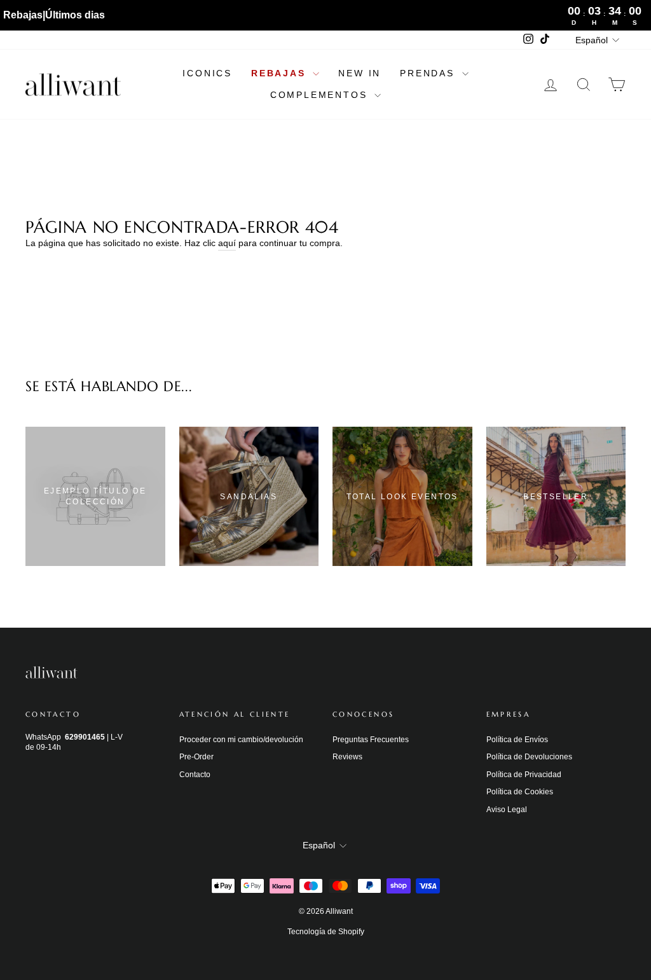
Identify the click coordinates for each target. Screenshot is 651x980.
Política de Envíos (517, 739)
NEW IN (359, 73)
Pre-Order (196, 756)
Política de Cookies (519, 791)
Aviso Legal (506, 809)
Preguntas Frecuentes (370, 739)
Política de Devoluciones (529, 756)
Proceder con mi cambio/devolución (241, 739)
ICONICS (207, 73)
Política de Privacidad (523, 774)
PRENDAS (429, 73)
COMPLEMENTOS (320, 95)
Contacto (194, 774)
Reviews (347, 756)
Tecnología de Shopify (325, 931)
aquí (227, 243)
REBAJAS (280, 73)
